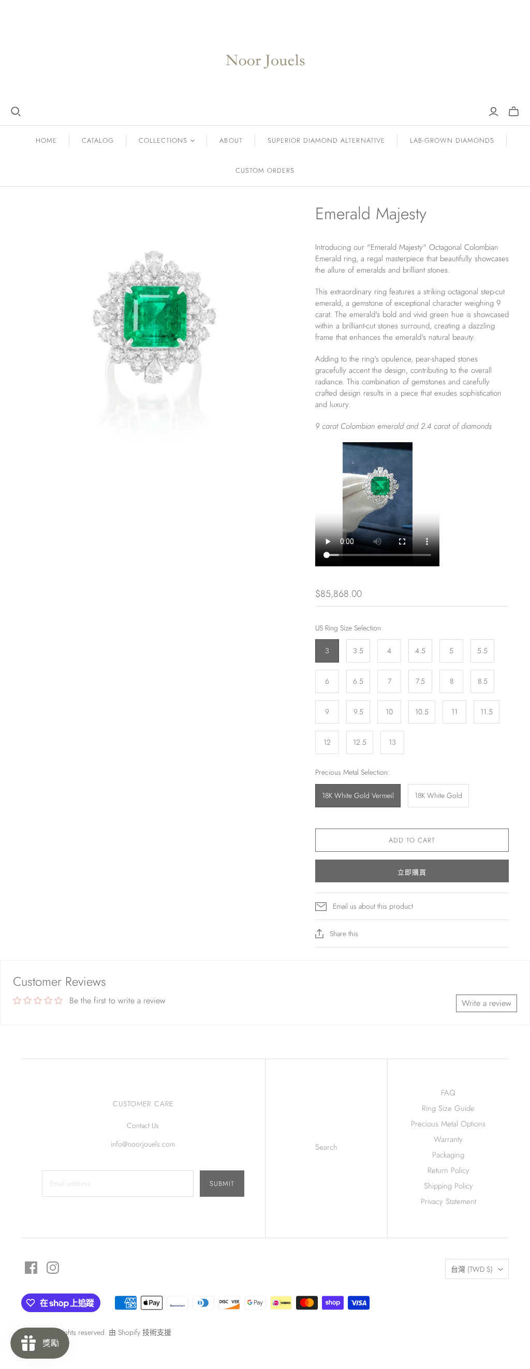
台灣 (472, 1269)
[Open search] (16, 112)
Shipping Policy (448, 1186)
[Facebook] (31, 1267)
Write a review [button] (486, 1003)
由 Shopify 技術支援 (140, 1332)
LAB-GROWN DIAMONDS (452, 140)
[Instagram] (53, 1267)
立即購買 (412, 872)
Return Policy (448, 1170)
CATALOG (98, 140)
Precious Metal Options (448, 1124)
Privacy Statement (448, 1201)
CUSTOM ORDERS (265, 170)
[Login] (493, 111)
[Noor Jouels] (265, 53)
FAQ (448, 1093)
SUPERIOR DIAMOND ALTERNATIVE (326, 140)
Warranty (448, 1139)
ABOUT (230, 140)
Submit (222, 1184)
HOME (46, 140)
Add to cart (412, 840)
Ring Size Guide (448, 1108)
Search (326, 1147)
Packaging (448, 1155)
